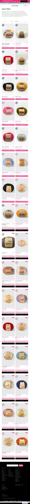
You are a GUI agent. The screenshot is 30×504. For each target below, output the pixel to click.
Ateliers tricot (4, 480)
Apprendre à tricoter (4, 471)
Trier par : (12, 21)
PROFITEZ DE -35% (24, 1)
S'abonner (21, 465)
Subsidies (16, 481)
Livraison (10, 469)
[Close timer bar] (29, 1)
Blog (2, 469)
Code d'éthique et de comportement (18, 477)
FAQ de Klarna (17, 480)
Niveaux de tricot (11, 476)
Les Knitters (3, 479)
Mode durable (4, 478)
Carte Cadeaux (4, 489)
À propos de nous (18, 469)
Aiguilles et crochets (5, 488)
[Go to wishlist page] (25, 5)
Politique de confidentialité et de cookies (17, 474)
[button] (4, 19)
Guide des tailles (11, 475)
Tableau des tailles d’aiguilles (4, 476)
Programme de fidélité (11, 474)
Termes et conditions (16, 479)
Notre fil (3, 477)
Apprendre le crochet (4, 474)
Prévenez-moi (8, 230)
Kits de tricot (4, 486)
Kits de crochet (4, 487)
